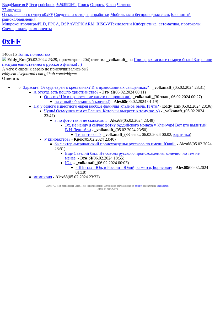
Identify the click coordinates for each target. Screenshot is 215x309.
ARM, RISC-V (97, 24)
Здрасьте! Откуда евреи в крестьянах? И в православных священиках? (86, 87)
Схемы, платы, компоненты (27, 28)
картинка (181, 134)
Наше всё (19, 4)
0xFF (48, 14)
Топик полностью (34, 54)
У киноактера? (57, 139)
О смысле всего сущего (23, 14)
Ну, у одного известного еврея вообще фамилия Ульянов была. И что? (96, 106)
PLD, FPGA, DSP (53, 24)
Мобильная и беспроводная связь (140, 14)
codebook (46, 4)
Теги (33, 4)
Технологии (121, 24)
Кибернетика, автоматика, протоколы (167, 24)
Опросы (97, 4)
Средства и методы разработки (81, 14)
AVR (73, 24)
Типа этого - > (88, 134)
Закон (111, 4)
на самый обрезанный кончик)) (82, 101)
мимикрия (43, 177)
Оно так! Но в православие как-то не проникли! (87, 97)
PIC (81, 24)
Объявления (24, 19)
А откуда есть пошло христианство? (66, 92)
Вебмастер (163, 185)
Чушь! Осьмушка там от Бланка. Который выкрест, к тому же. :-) (102, 111)
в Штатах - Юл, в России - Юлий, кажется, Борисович (124, 167)
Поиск (83, 4)
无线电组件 (66, 4)
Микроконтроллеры (20, 24)
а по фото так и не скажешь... (81, 120)
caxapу (138, 185)
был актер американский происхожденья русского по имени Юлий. (115, 144)
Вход (6, 4)
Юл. (68, 163)
